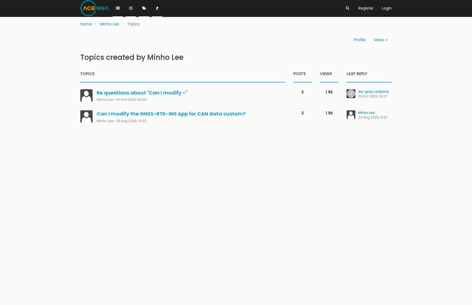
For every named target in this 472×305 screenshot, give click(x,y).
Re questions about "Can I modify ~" (142, 92)
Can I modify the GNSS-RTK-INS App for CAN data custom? (171, 113)
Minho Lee (105, 99)
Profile (359, 40)
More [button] (379, 40)
